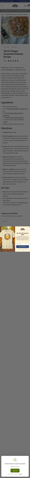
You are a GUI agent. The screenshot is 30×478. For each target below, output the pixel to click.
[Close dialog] (29, 227)
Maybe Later (23, 250)
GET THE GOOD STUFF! (22, 246)
